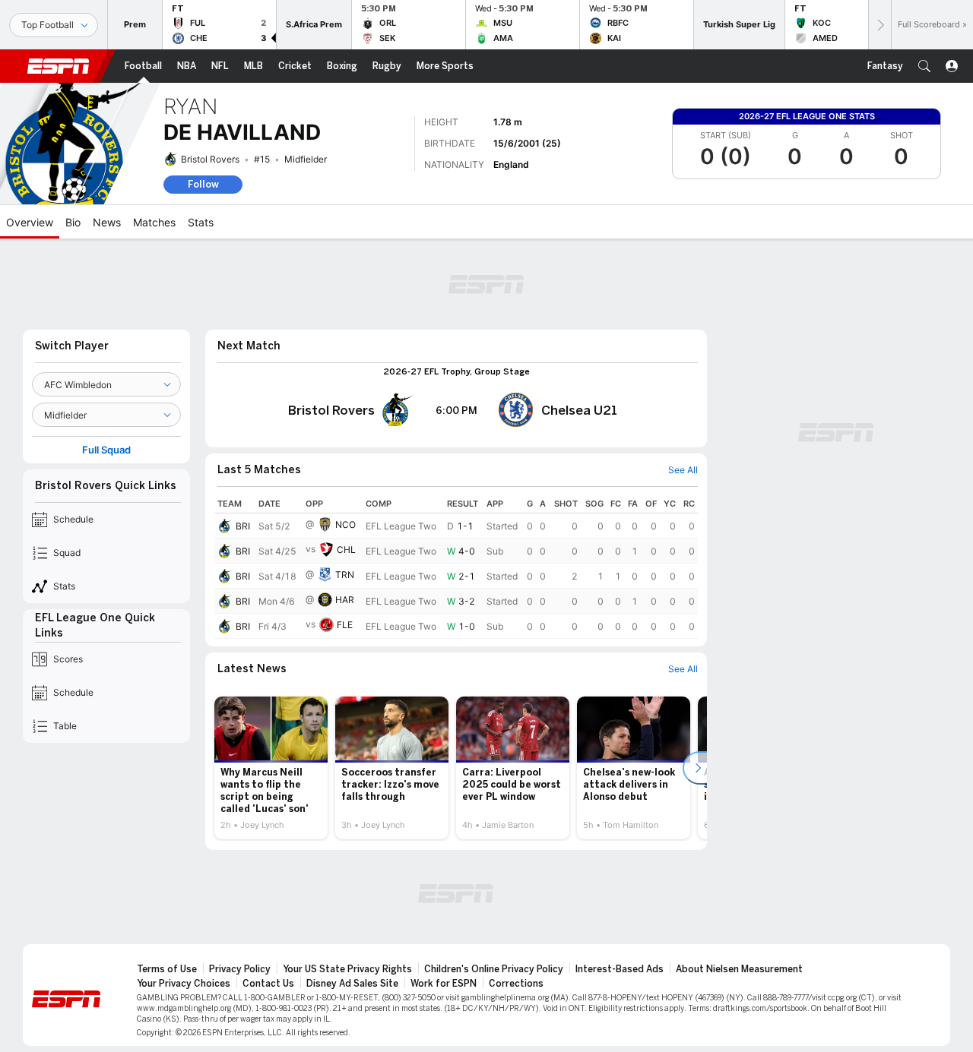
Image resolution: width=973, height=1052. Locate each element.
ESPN (58, 66)
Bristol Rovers (210, 159)
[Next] (879, 24)
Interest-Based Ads (619, 969)
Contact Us (268, 983)
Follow (203, 184)
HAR (344, 599)
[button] (924, 66)
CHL (346, 549)
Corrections (516, 983)
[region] (456, 566)
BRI (243, 526)
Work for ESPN (443, 983)
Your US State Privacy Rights (347, 969)
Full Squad (106, 450)
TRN (344, 574)
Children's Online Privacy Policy (493, 969)
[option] (271, 768)
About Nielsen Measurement (739, 969)
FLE (345, 624)
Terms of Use (167, 969)
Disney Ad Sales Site (352, 983)
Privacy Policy (240, 969)
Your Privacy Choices (183, 983)
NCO (345, 524)
